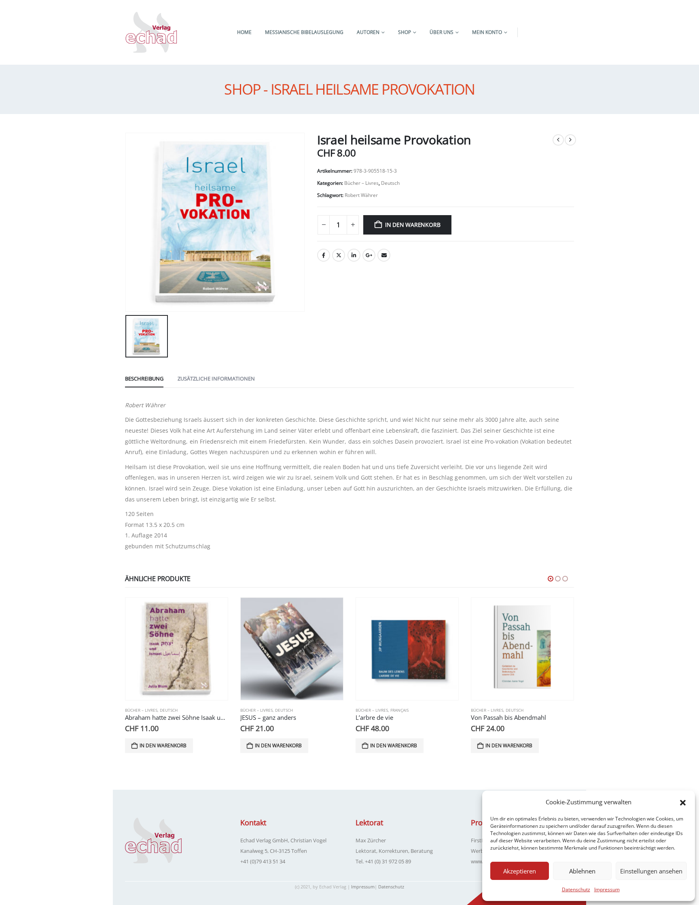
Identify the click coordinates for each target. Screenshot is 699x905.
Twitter (338, 255)
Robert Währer (361, 195)
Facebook (323, 255)
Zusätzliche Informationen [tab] (216, 378)
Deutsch (390, 183)
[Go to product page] (176, 649)
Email (383, 255)
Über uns (441, 32)
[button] (683, 802)
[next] (570, 140)
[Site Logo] (151, 32)
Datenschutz (576, 889)
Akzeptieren (519, 871)
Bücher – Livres (361, 183)
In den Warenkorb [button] (163, 745)
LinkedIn (353, 255)
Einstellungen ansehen (651, 871)
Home (244, 32)
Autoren (368, 32)
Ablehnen (582, 871)
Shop (404, 32)
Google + (368, 255)
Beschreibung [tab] (144, 378)
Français (399, 710)
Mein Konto (487, 32)
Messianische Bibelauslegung (304, 32)
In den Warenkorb (413, 224)
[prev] (558, 140)
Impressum (607, 889)
